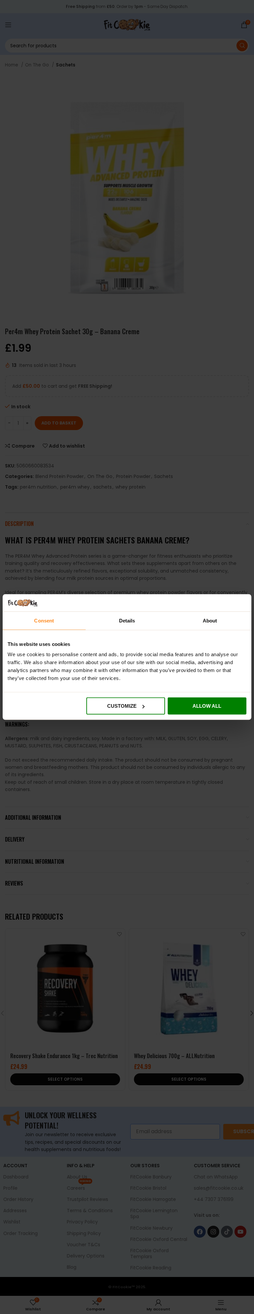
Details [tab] (127, 620)
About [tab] (210, 620)
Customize (122, 706)
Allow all (206, 706)
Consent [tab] (44, 620)
